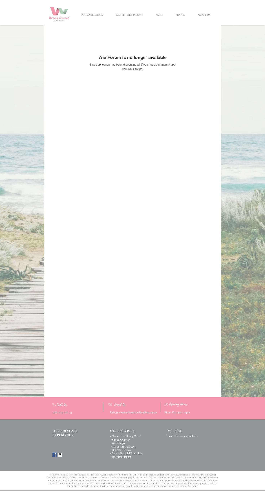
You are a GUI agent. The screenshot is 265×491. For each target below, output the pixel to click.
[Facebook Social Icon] (54, 455)
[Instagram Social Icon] (60, 455)
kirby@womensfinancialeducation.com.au (133, 412)
